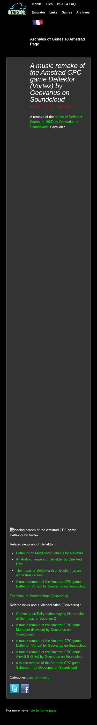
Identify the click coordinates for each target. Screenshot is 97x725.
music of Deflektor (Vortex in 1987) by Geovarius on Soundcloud (56, 122)
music (44, 677)
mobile (37, 4)
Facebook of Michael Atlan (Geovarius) (39, 596)
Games (67, 12)
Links (53, 12)
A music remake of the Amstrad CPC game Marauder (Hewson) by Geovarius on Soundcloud (48, 629)
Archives (83, 12)
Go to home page (43, 710)
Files (49, 4)
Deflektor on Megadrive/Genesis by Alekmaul (50, 553)
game (33, 677)
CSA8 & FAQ (66, 4)
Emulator (38, 12)
